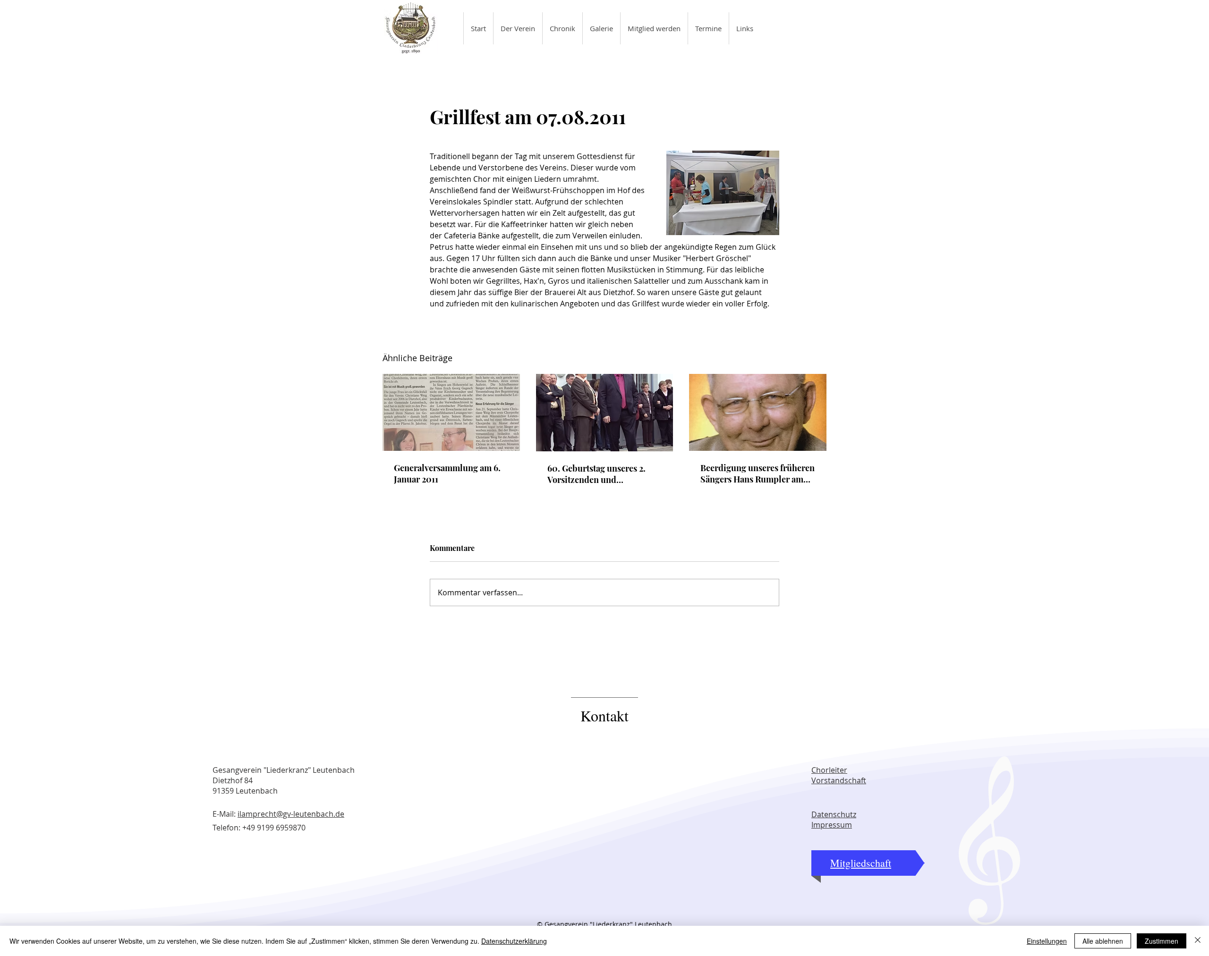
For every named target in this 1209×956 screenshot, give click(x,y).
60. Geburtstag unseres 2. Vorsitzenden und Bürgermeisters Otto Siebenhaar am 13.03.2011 (596, 474)
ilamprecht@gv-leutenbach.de (291, 814)
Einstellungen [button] (1047, 941)
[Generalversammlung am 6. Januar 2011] (451, 412)
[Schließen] (1197, 940)
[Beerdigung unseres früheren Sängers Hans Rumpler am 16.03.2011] (757, 412)
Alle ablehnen (1102, 941)
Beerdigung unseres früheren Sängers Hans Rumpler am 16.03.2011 (757, 473)
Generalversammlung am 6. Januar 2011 (447, 473)
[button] (517, 28)
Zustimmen (1161, 941)
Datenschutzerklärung (514, 941)
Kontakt (604, 715)
